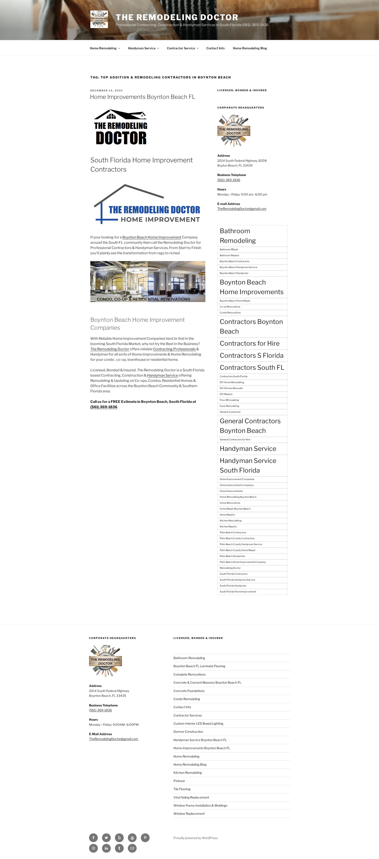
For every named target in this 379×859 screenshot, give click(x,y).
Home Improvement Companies (237, 479)
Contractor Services (187, 715)
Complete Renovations (189, 674)
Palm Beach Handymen (232, 556)
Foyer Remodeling (229, 406)
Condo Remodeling (186, 699)
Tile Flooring (181, 789)
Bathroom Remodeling (238, 235)
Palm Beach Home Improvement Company (243, 562)
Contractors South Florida (233, 376)
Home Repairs (227, 514)
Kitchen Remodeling (230, 520)
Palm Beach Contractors (233, 532)
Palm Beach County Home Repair (238, 550)
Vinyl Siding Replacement (191, 797)
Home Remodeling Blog (250, 48)
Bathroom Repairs (229, 255)
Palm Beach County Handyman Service (241, 544)
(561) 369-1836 (103, 407)
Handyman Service (142, 48)
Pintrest (179, 781)
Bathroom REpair (229, 249)
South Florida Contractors (233, 574)
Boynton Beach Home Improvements (252, 287)
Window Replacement (189, 813)
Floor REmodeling (229, 400)
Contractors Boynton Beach (251, 326)
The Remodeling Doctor (177, 17)
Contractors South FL (252, 367)
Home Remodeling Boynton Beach (238, 497)
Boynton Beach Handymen (234, 273)
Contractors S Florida (252, 355)
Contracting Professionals (174, 349)
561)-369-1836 (101, 710)
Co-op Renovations (230, 306)
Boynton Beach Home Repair (235, 300)
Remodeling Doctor (230, 568)
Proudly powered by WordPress (195, 838)
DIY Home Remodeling (232, 382)
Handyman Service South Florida (248, 465)
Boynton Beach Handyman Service (238, 267)
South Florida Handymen (233, 585)
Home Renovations (230, 503)
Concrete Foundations (188, 691)
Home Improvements (231, 491)
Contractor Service (181, 48)
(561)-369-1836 (228, 180)
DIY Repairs (226, 394)
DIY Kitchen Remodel (231, 388)
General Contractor (230, 412)
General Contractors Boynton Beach (250, 425)
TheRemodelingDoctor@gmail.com (241, 208)
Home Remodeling (103, 48)
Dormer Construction (188, 731)
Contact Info (215, 48)
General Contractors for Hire (235, 439)
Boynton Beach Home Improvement (151, 237)
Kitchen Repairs (228, 526)
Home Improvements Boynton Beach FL (142, 96)
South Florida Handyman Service (237, 579)
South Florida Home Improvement (238, 591)
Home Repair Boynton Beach (235, 508)
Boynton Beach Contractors (234, 261)
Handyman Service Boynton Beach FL (200, 740)
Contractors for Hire (250, 343)
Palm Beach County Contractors (237, 538)
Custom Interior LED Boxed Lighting (198, 723)
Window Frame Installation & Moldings (200, 805)
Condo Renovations (230, 312)
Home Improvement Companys (237, 485)
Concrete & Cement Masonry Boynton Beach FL (207, 682)
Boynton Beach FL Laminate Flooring (199, 666)
